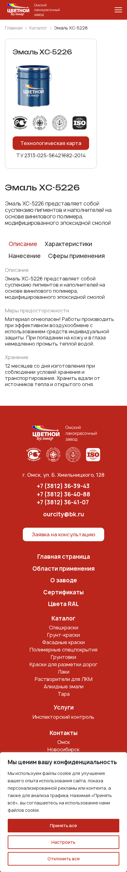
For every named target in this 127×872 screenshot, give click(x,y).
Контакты (64, 733)
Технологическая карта (50, 143)
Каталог (38, 28)
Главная (14, 28)
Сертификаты (63, 592)
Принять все (63, 825)
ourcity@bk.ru (63, 514)
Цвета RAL (63, 604)
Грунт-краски (63, 635)
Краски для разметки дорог (63, 664)
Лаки (63, 672)
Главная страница (63, 557)
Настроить (63, 842)
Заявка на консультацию (63, 534)
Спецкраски (63, 627)
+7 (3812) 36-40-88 (63, 494)
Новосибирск (63, 749)
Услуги (64, 707)
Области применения (63, 569)
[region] (63, 812)
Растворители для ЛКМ (63, 679)
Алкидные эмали (64, 686)
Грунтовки (63, 657)
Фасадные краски (63, 642)
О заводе (63, 580)
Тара (64, 694)
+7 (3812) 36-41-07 (63, 502)
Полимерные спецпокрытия (63, 650)
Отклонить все (63, 859)
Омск (63, 742)
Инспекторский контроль (63, 717)
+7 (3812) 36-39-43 (63, 486)
